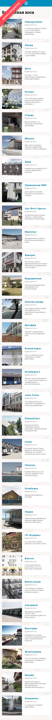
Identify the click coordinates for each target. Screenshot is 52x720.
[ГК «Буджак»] (12, 542)
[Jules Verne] (12, 402)
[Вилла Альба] (12, 589)
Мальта (29, 138)
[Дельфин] (12, 332)
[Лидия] (12, 519)
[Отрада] (12, 122)
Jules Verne (32, 395)
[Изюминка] (12, 705)
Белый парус (33, 348)
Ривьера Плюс (33, 21)
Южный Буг (32, 418)
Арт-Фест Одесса (35, 208)
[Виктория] (12, 635)
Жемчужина (33, 651)
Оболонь (30, 465)
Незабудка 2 (32, 371)
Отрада (29, 115)
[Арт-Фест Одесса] (12, 216)
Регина (29, 91)
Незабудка (31, 488)
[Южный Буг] (12, 426)
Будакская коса (31, 25)
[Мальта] (12, 146)
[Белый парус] (12, 356)
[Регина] (12, 99)
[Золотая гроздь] (12, 309)
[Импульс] (12, 239)
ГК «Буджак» (33, 535)
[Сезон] (12, 449)
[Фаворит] (12, 262)
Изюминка (31, 698)
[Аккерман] (12, 612)
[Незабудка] (12, 496)
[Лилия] (12, 52)
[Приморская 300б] (12, 192)
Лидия (29, 511)
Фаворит (30, 255)
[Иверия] (12, 682)
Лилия (29, 45)
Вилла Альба (33, 581)
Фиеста (29, 558)
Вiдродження (33, 278)
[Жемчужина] (12, 659)
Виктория (31, 628)
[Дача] (12, 76)
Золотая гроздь (34, 301)
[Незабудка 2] (12, 379)
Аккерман (31, 605)
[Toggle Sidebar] (26, 3)
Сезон (28, 441)
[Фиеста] (12, 565)
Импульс (31, 231)
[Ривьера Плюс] (12, 29)
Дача (28, 68)
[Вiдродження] (12, 286)
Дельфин (30, 325)
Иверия (29, 675)
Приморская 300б (35, 185)
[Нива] (12, 169)
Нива (28, 161)
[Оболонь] (12, 472)
